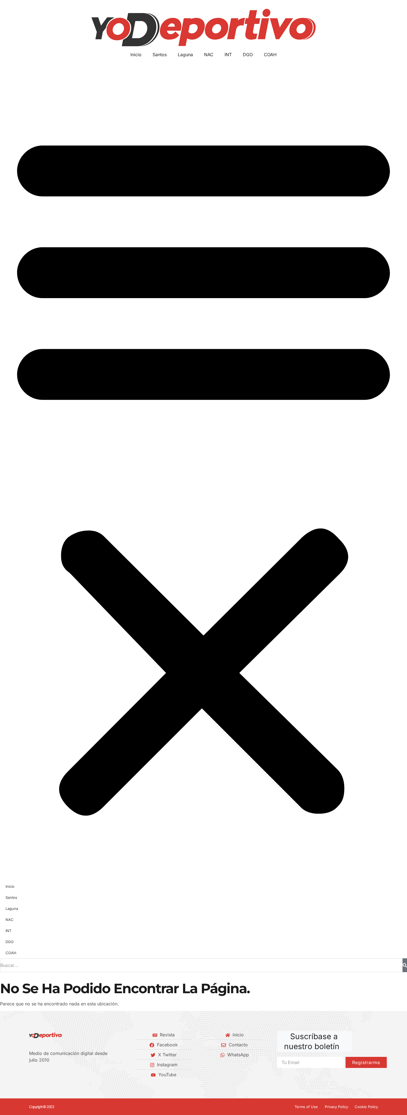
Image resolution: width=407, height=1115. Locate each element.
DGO (248, 54)
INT (228, 54)
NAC (208, 54)
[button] (203, 469)
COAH (270, 54)
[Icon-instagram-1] (50, 1075)
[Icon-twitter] (40, 1075)
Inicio (135, 54)
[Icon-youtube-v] (59, 1075)
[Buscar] (405, 965)
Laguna (185, 54)
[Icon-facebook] (31, 1075)
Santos (160, 54)
